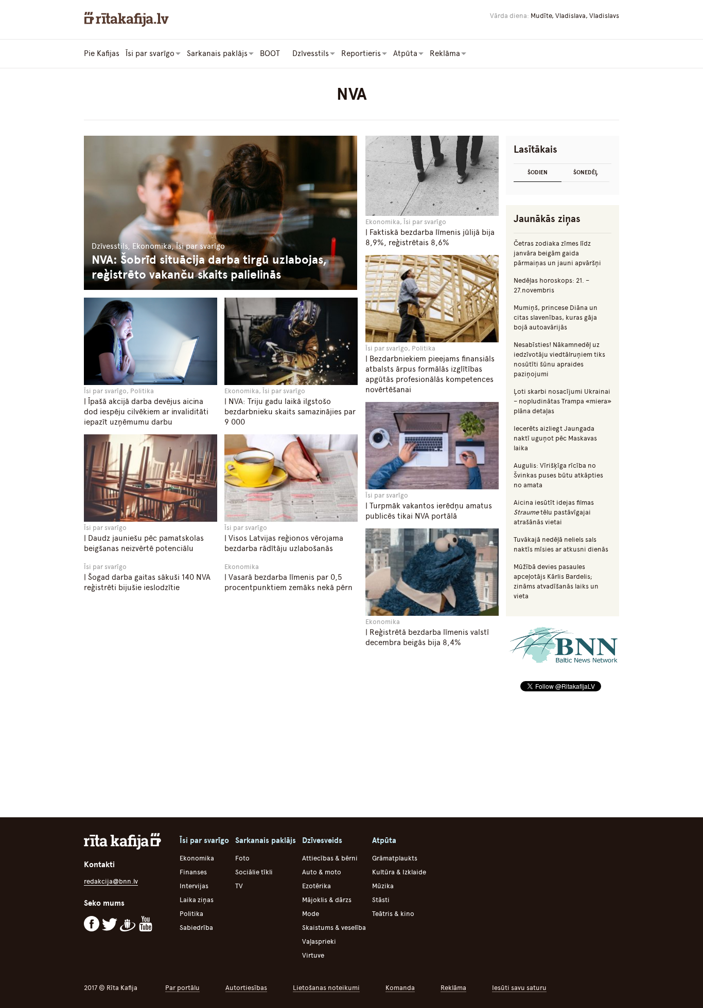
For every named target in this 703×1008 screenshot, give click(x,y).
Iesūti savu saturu (519, 988)
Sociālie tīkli (254, 872)
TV (239, 886)
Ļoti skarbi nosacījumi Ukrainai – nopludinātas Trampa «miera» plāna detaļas (562, 401)
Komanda (400, 988)
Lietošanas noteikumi (326, 988)
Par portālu (182, 988)
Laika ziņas (197, 900)
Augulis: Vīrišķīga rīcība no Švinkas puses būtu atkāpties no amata (558, 475)
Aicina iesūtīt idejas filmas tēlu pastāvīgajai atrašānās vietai (554, 512)
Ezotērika (316, 886)
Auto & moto (321, 872)
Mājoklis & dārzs (326, 900)
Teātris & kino (393, 914)
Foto (242, 858)
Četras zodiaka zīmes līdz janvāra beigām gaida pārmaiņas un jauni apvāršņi (557, 253)
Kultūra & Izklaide (399, 872)
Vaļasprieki (319, 941)
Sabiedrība (196, 927)
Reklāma (453, 988)
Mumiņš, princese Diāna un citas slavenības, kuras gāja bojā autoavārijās (555, 317)
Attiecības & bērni (330, 858)
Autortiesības (246, 988)
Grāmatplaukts (394, 858)
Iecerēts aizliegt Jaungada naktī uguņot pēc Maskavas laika (555, 438)
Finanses (193, 872)
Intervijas (194, 886)
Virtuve (313, 955)
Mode (310, 914)
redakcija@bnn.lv (111, 881)
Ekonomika (197, 858)
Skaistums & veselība (334, 927)
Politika (191, 914)
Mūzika (383, 886)
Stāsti (381, 900)
